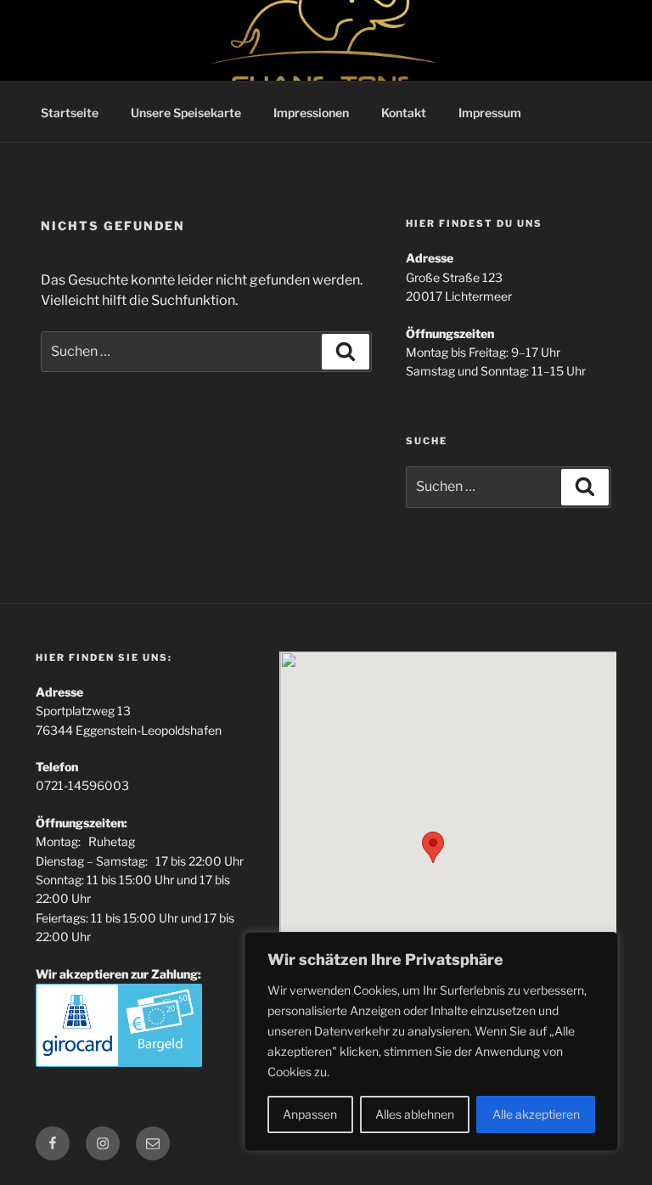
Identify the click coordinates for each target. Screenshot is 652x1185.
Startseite (69, 112)
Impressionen (311, 112)
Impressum (489, 112)
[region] (431, 1041)
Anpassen (310, 1114)
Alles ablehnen (414, 1114)
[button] (433, 847)
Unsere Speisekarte (186, 112)
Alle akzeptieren (536, 1114)
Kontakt (403, 112)
